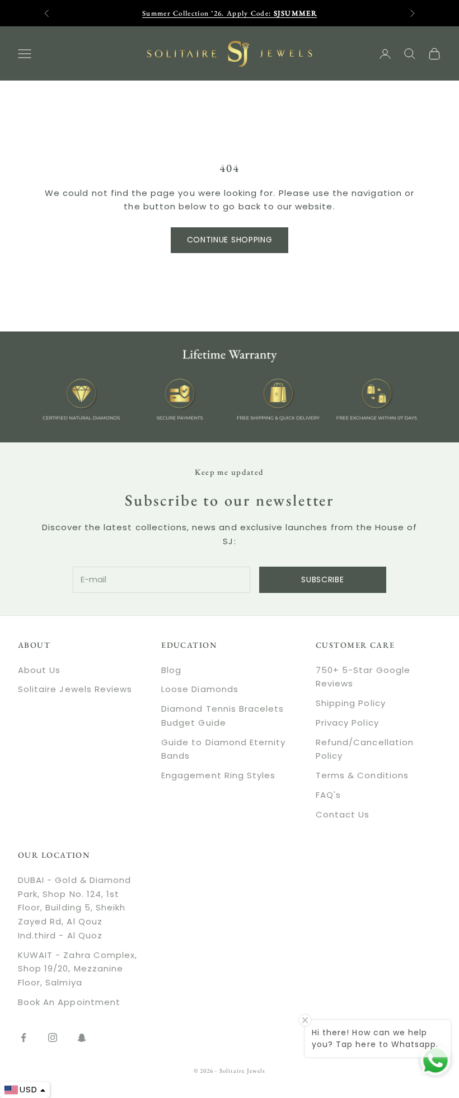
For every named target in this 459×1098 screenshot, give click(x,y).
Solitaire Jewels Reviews (75, 689)
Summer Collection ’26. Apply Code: (229, 13)
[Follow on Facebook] (23, 1037)
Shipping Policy (351, 703)
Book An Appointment (69, 1002)
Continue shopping (230, 239)
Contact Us (343, 814)
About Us (39, 670)
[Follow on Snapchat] (81, 1037)
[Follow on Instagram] (52, 1037)
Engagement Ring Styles (218, 775)
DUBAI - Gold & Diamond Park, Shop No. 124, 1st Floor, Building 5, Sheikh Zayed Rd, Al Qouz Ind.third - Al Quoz (74, 907)
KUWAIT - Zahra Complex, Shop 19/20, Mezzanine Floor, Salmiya (77, 969)
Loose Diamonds (199, 689)
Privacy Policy (347, 722)
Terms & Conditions (362, 775)
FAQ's (328, 795)
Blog (171, 670)
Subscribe (322, 579)
